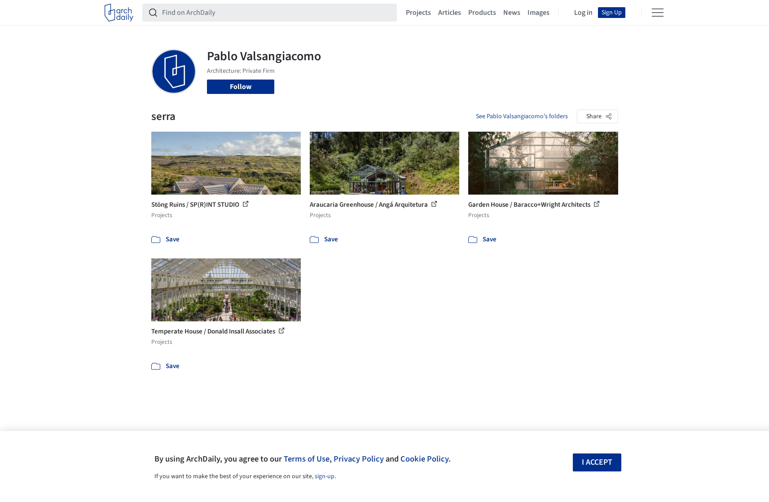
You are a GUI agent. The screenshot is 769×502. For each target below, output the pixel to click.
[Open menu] (657, 12)
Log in (583, 13)
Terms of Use (307, 459)
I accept (597, 462)
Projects (418, 13)
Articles (449, 13)
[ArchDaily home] (119, 13)
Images (538, 13)
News (511, 13)
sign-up (324, 476)
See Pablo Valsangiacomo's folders (522, 116)
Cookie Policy (424, 459)
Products (482, 13)
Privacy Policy (359, 459)
